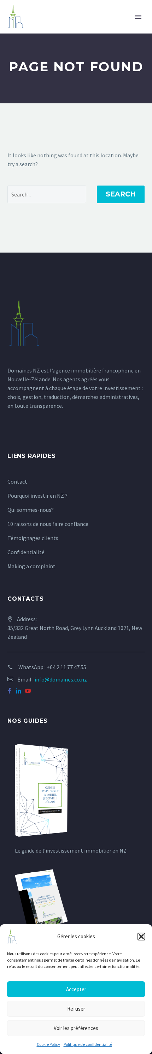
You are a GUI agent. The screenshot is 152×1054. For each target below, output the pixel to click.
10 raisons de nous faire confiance (47, 523)
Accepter (76, 989)
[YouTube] (28, 690)
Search (121, 194)
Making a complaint (31, 566)
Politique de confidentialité (88, 1044)
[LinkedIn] (19, 690)
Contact (17, 481)
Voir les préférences (76, 1028)
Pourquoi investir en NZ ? (37, 495)
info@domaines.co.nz (61, 679)
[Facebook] (9, 690)
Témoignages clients (32, 537)
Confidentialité (26, 552)
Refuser (76, 1008)
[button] (141, 936)
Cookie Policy (48, 1044)
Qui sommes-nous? (30, 509)
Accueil (35, 27)
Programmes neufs (89, 27)
